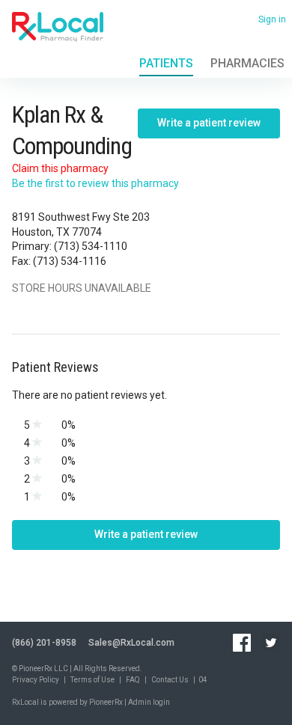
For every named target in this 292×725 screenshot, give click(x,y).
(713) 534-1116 (69, 261)
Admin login (149, 702)
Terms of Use (92, 680)
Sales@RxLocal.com (131, 642)
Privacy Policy (35, 680)
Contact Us (170, 680)
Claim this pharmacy (60, 168)
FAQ (133, 680)
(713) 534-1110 (90, 246)
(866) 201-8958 (44, 642)
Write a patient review (209, 123)
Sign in (272, 19)
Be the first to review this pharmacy (95, 183)
